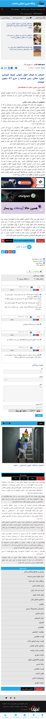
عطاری (41, 604)
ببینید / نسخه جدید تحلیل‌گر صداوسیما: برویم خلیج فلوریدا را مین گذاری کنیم (22, 552)
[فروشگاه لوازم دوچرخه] (23, 195)
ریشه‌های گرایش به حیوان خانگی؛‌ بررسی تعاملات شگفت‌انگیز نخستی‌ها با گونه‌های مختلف (19, 26)
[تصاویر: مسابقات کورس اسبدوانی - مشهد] (23, 445)
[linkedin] (14, 251)
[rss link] (14, 698)
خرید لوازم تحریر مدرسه (35, 576)
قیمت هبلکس (39, 636)
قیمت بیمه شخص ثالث (35, 641)
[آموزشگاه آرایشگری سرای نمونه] (23, 208)
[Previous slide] (9, 423)
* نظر (41, 384)
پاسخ (12, 290)
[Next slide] (3, 423)
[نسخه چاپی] (2, 68)
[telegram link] (10, 698)
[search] (2, 9)
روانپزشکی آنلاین (38, 678)
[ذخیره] (9, 68)
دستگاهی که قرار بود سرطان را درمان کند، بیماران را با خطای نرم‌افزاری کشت (19, 36)
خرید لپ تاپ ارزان (37, 590)
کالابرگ (41, 622)
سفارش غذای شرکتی (37, 645)
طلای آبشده (40, 673)
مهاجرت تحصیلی (38, 632)
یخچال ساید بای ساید (36, 581)
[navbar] (44, 9)
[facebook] (6, 251)
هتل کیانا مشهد (38, 595)
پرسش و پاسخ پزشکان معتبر (34, 571)
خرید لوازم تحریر (38, 585)
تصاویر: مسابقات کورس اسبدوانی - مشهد (29, 465)
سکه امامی (40, 664)
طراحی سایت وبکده (37, 650)
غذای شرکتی (39, 613)
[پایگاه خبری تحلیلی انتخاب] (41, 3)
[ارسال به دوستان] (5, 68)
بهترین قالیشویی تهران (36, 659)
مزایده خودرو (39, 655)
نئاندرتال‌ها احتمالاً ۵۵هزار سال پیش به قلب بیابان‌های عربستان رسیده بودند (20, 48)
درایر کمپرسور (39, 618)
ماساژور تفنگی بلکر (37, 599)
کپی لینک (40, 240)
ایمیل (41, 376)
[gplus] (10, 251)
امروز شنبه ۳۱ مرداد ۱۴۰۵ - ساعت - (31, 9)
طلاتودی (41, 627)
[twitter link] (6, 698)
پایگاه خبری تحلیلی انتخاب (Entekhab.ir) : (31, 87)
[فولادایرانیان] (23, 182)
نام (42, 369)
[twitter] (2, 251)
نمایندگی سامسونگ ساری (35, 608)
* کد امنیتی (39, 404)
